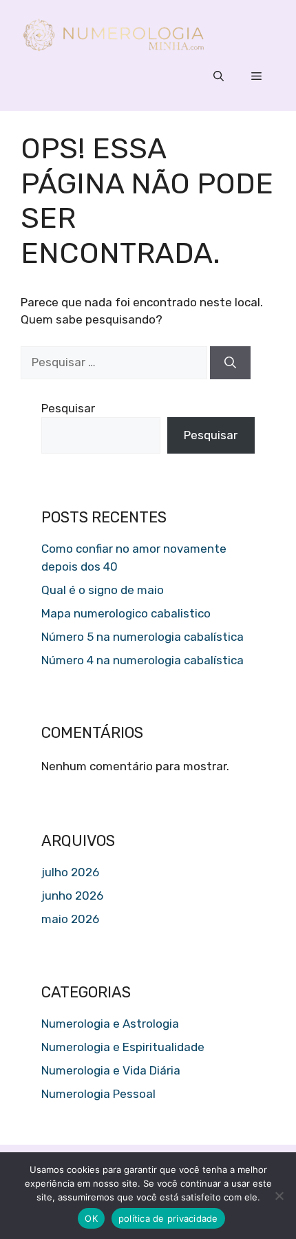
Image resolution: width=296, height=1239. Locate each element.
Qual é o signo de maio (102, 590)
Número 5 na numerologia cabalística (142, 637)
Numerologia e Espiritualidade (122, 1047)
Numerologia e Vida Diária (110, 1070)
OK (91, 1218)
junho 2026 (72, 895)
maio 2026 (70, 919)
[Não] (279, 1196)
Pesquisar (68, 408)
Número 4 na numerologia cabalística (142, 660)
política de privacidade (168, 1218)
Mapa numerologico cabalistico (126, 613)
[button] (218, 76)
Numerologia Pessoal (98, 1094)
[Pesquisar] (230, 362)
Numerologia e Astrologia (110, 1023)
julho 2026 (70, 872)
